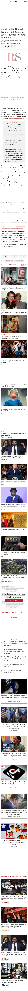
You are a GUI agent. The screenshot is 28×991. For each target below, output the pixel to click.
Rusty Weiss (3, 509)
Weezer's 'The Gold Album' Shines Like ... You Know (13, 530)
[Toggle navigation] (2, 1)
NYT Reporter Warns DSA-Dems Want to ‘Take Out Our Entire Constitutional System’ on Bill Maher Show (13, 926)
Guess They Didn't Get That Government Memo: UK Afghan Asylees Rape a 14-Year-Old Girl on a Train (14, 577)
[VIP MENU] (25, 1)
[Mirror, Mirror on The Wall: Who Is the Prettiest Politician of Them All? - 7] (14, 971)
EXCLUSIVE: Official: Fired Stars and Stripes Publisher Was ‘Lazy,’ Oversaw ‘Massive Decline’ (14, 726)
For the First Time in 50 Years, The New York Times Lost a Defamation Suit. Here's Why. (13, 898)
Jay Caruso (5, 40)
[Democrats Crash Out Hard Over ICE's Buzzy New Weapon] (14, 543)
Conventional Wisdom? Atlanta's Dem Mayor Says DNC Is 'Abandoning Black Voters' (14, 842)
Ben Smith (3, 461)
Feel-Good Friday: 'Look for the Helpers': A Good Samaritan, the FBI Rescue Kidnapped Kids (14, 697)
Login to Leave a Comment (14, 600)
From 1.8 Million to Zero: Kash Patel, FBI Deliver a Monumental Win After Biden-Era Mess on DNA (12, 457)
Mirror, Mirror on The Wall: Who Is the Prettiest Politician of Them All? (12, 981)
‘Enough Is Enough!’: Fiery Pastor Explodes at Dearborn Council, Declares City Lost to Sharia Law (13, 506)
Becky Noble (14, 759)
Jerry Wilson (4, 533)
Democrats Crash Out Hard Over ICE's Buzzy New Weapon (13, 553)
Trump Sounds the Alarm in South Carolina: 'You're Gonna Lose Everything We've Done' (13, 482)
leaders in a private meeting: (16, 118)
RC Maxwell (14, 730)
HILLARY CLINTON (19, 260)
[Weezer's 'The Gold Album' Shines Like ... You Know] (14, 520)
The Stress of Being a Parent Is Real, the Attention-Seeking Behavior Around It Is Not (14, 784)
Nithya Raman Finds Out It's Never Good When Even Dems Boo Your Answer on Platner (14, 755)
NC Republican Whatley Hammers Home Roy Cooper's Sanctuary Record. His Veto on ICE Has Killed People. (14, 812)
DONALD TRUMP (9, 260)
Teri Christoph (4, 484)
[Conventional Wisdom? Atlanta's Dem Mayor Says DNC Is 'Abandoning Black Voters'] (14, 831)
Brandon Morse (14, 788)
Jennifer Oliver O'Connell (6, 581)
